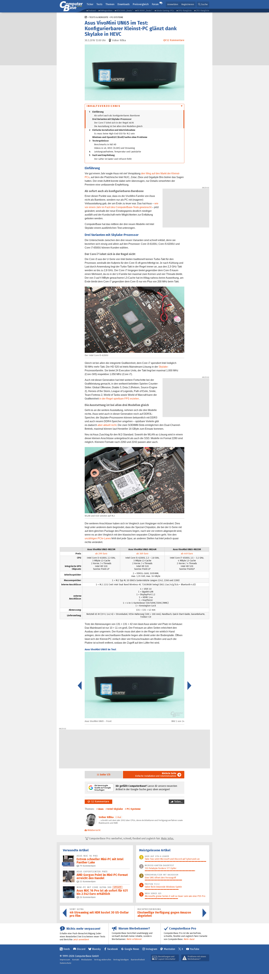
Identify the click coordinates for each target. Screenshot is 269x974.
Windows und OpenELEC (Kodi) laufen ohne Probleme (119, 137)
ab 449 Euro (187, 553)
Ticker (90, 4)
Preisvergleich (141, 4)
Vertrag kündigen (121, 959)
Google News (132, 949)
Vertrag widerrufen (102, 959)
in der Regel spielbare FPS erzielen (119, 398)
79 (87, 866)
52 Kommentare (99, 801)
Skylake (163, 366)
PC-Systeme (116, 17)
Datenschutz (65, 963)
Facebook (112, 949)
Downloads (123, 4)
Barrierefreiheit (138, 959)
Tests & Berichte (98, 17)
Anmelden (172, 4)
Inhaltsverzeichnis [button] (104, 105)
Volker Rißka (106, 817)
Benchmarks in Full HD (105, 144)
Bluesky (96, 949)
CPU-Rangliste (202, 10)
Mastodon (169, 949)
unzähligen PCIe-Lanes (98, 538)
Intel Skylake (115, 808)
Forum (155, 4)
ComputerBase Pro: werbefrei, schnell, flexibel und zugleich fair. (131, 838)
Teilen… (178, 801)
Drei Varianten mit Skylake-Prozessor (112, 119)
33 (87, 881)
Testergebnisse (99, 140)
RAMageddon (106, 10)
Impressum (65, 959)
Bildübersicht (93, 830)
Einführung (96, 112)
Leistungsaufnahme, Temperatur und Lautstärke (115, 151)
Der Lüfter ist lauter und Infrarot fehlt (113, 159)
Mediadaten (86, 959)
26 (87, 897)
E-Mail (118, 817)
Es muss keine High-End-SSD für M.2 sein (114, 133)
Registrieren (187, 4)
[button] (203, 4)
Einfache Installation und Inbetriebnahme (112, 130)
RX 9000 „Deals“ (144, 10)
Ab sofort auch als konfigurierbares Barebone (117, 115)
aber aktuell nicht (107, 425)
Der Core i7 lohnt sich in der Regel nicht (114, 122)
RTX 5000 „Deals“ (124, 10)
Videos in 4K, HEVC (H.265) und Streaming (114, 148)
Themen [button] (109, 4)
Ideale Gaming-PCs (165, 10)
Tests (99, 4)
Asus (101, 808)
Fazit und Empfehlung (102, 155)
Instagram (151, 949)
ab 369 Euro (142, 553)
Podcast (92, 10)
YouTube (194, 949)
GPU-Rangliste (185, 10)
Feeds (66, 949)
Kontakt (75, 959)
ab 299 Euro (101, 553)
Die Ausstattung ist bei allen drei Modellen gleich (118, 126)
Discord (81, 949)
